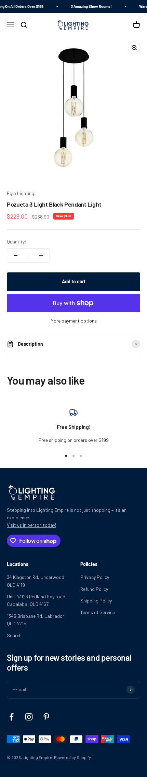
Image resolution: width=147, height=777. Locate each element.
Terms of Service (97, 612)
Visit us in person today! (31, 525)
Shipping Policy (96, 600)
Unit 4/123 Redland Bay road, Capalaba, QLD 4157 (37, 600)
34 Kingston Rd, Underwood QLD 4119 (35, 580)
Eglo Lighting (20, 193)
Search (14, 635)
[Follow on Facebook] (11, 716)
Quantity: (16, 241)
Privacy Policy (94, 577)
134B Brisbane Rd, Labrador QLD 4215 (35, 619)
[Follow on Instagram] (29, 716)
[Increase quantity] (41, 255)
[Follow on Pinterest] (46, 716)
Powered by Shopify (72, 757)
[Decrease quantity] (15, 255)
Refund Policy (94, 589)
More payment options (74, 321)
